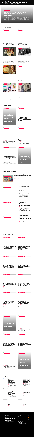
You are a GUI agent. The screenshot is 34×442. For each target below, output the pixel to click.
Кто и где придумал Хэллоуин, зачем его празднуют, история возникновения (26, 381)
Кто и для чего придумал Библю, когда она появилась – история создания (27, 391)
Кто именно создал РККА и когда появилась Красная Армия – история (8, 302)
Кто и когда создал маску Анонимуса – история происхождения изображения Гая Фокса (24, 119)
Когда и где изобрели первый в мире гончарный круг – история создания (24, 157)
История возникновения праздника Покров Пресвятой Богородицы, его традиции (11, 392)
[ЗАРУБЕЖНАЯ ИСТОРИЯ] (10, 196)
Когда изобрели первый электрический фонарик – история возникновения (23, 40)
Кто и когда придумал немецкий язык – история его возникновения (22, 175)
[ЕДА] (9, 73)
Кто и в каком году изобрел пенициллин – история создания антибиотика (9, 138)
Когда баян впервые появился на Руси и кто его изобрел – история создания (24, 76)
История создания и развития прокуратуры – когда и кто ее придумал (25, 217)
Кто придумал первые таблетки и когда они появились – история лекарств (9, 58)
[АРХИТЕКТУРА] (9, 263)
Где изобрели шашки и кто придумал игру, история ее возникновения (9, 363)
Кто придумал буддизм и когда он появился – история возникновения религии (26, 403)
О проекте (20, 415)
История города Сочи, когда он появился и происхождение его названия (9, 284)
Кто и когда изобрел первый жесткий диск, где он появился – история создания (24, 58)
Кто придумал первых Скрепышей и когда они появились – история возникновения (8, 94)
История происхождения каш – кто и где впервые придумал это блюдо (9, 76)
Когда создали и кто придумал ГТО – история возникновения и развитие (9, 325)
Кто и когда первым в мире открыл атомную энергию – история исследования (9, 117)
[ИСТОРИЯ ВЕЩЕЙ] (9, 37)
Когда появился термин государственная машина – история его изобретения (23, 302)
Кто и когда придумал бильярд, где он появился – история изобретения (24, 325)
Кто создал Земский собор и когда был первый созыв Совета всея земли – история (24, 284)
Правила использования (21, 420)
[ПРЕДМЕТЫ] (24, 37)
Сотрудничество (21, 421)
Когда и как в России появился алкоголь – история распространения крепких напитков (24, 248)
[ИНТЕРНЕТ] (24, 55)
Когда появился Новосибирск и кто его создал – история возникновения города (9, 247)
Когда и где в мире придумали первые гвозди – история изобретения (9, 40)
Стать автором (20, 416)
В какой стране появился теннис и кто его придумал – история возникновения (24, 361)
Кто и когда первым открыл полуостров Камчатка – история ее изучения (24, 266)
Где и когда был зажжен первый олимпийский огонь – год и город (24, 344)
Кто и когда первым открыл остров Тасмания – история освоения (24, 188)
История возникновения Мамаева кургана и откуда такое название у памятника (8, 266)
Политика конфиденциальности (22, 423)
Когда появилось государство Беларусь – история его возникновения (24, 203)
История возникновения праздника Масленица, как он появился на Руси (11, 381)
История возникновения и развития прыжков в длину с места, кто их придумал (9, 344)
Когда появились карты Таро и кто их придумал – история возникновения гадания (24, 93)
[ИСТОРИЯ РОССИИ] (9, 244)
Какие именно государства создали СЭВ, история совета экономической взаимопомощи (9, 158)
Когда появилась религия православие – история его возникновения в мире (12, 403)
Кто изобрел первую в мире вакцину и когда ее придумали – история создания (24, 138)
